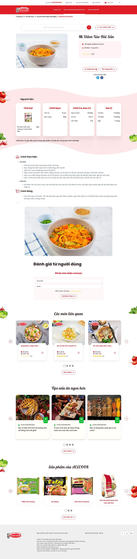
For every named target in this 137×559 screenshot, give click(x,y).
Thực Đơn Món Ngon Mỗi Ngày (47, 16)
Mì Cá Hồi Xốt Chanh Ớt (66, 346)
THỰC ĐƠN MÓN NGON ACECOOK (73, 9)
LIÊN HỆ (101, 533)
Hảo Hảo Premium (82, 502)
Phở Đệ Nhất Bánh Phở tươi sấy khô (109, 502)
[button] (10, 341)
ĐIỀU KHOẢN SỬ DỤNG (91, 533)
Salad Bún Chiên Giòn (29, 346)
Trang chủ (19, 16)
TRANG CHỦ (57, 9)
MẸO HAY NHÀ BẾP (93, 9)
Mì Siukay (55, 502)
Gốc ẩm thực (29, 16)
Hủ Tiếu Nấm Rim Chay (102, 346)
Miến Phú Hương (28, 502)
